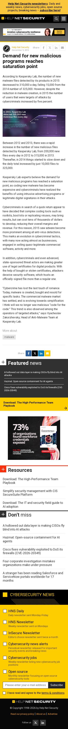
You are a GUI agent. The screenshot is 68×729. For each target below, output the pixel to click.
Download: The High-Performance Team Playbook (28, 404)
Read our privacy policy (22, 714)
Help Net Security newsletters (28, 3)
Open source (18, 671)
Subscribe (56, 685)
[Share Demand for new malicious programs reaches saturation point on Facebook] (44, 48)
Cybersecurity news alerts (28, 644)
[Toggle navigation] (64, 19)
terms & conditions (53, 693)
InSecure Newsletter (24, 633)
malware (9, 337)
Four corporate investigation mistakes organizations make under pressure (29, 563)
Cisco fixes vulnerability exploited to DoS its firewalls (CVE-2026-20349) (33, 551)
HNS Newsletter (21, 622)
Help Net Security (20, 47)
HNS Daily (16, 611)
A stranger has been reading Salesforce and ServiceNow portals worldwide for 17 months (33, 576)
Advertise (52, 714)
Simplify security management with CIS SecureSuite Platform (30, 493)
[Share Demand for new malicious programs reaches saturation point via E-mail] (62, 48)
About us (41, 714)
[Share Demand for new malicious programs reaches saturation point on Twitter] (50, 48)
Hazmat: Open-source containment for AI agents (28, 381)
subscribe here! (50, 10)
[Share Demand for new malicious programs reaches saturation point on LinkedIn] (56, 48)
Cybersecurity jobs (22, 658)
